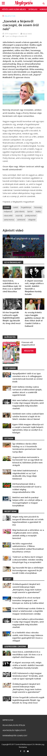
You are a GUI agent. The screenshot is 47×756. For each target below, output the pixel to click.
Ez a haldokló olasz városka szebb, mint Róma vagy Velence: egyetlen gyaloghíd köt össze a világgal (27, 636)
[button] (23, 246)
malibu (38, 211)
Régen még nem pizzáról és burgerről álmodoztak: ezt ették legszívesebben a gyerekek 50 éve (27, 521)
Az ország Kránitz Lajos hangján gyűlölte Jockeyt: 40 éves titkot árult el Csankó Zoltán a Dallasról (34, 319)
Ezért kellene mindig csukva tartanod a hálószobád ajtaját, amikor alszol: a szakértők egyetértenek (27, 391)
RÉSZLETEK (28, 351)
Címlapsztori (9, 16)
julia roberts (19, 211)
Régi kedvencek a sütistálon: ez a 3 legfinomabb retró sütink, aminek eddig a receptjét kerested (28, 534)
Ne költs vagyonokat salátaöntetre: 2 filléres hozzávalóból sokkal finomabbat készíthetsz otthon (28, 547)
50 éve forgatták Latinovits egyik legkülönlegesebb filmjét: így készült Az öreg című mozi (11, 318)
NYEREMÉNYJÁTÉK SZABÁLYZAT (15, 735)
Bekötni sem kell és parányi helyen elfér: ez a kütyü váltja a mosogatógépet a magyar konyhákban (27, 501)
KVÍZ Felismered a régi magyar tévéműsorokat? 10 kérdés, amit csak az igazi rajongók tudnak (27, 676)
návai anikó (8, 215)
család (15, 207)
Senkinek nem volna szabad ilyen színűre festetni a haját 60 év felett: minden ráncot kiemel (28, 417)
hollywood (8, 211)
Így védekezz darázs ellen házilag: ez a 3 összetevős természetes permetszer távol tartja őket (27, 448)
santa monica (9, 220)
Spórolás (32, 9)
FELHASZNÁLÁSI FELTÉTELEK (14, 725)
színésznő (21, 220)
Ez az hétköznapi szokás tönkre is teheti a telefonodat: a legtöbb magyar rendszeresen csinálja (28, 611)
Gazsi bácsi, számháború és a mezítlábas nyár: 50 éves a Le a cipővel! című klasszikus (12, 286)
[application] (23, 246)
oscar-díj (19, 215)
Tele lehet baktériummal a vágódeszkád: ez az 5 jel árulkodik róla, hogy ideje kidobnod (25, 474)
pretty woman (30, 215)
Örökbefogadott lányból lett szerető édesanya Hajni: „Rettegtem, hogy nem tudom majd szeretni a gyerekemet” (26, 588)
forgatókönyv (26, 207)
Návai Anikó (27, 33)
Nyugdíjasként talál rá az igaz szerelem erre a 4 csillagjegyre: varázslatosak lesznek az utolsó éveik (27, 377)
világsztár (32, 220)
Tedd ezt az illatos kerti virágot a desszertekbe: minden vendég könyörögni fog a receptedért (27, 560)
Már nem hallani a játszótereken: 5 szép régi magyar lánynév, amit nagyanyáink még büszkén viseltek (28, 404)
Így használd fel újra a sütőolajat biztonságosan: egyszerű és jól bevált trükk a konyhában (27, 571)
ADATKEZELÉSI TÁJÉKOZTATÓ (14, 730)
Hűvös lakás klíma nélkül (14, 9)
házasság (37, 207)
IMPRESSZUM (8, 720)
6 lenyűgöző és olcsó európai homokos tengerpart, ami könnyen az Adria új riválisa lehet (28, 601)
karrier (30, 211)
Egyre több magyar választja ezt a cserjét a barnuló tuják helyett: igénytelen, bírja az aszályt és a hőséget (28, 428)
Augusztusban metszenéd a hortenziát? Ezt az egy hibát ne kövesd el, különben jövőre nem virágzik (27, 461)
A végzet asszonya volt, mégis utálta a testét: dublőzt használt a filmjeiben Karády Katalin (34, 288)
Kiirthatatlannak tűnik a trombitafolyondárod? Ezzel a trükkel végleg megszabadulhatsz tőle (26, 488)
